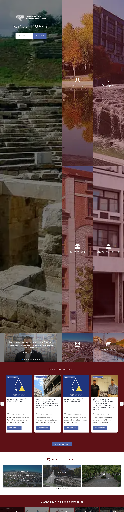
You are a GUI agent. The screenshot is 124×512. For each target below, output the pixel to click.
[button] (22, 359)
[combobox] (24, 36)
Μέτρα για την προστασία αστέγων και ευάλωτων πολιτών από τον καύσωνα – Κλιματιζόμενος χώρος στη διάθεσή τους (47, 403)
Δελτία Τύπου (98, 377)
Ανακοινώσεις (13, 377)
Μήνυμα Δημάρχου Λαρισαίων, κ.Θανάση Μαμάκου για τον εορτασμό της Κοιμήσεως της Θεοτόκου (30, 345)
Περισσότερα (14, 428)
